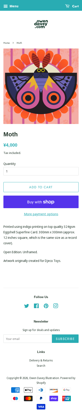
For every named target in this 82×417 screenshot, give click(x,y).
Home (6, 43)
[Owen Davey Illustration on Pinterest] (46, 307)
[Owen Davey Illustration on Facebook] (36, 307)
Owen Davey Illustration (44, 378)
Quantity (9, 163)
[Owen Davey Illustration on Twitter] (26, 307)
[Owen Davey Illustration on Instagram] (55, 307)
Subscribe (65, 338)
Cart (75, 6)
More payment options (41, 214)
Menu (13, 6)
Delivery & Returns (41, 360)
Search (41, 365)
